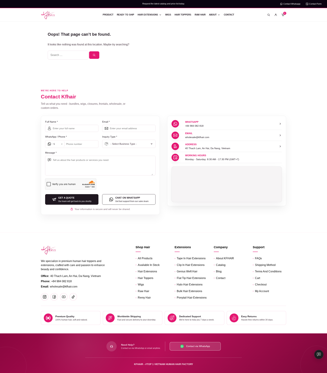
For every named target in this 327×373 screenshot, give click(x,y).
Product (108, 14)
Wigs (168, 14)
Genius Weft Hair (187, 271)
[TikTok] (73, 297)
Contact (229, 14)
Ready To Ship (125, 14)
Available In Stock (149, 265)
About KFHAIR (225, 258)
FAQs (258, 258)
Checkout (261, 284)
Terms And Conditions (268, 271)
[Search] (94, 55)
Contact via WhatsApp (198, 346)
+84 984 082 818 (61, 281)
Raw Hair (200, 14)
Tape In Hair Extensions (191, 258)
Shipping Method (265, 265)
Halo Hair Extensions (190, 284)
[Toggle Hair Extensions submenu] (160, 14)
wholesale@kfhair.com (63, 286)
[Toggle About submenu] (218, 14)
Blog (219, 271)
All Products (145, 258)
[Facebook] (54, 297)
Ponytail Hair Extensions (192, 297)
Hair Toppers (183, 14)
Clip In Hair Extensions (191, 265)
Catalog (220, 265)
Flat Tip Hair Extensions (191, 278)
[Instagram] (44, 297)
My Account (262, 291)
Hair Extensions (148, 14)
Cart (257, 278)
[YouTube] (63, 297)
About (213, 14)
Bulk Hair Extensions (189, 291)
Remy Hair (144, 297)
